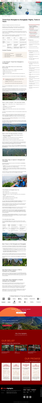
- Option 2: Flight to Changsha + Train (9, 55)
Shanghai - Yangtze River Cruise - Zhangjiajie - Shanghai (10, 259)
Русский (24, 392)
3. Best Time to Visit (18, 55)
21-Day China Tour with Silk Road (33, 46)
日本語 (27, 392)
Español (31, 391)
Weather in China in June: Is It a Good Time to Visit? (34, 74)
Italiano (34, 391)
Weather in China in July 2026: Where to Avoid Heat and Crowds (34, 76)
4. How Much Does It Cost (19, 56)
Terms (41, 396)
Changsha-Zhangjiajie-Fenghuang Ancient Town (9, 93)
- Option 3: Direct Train (7, 56)
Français (28, 391)
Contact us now (4, 289)
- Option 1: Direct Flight (7, 54)
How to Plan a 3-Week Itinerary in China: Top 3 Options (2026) (34, 59)
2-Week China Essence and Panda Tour (33, 42)
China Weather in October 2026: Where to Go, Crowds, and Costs (34, 83)
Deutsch (24, 391)
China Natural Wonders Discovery (12, 125)
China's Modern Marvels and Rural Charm (13, 150)
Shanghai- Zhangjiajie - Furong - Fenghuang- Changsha (13, 234)
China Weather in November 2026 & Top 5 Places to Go (34, 85)
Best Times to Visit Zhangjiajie (16, 256)
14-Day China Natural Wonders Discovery (34, 41)
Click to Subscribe (7, 325)
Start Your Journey (21, 312)
